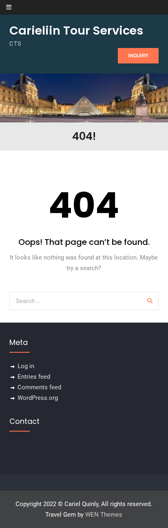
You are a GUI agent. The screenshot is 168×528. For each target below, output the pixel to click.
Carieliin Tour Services (76, 30)
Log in (26, 366)
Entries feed (34, 376)
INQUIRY (138, 55)
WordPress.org (38, 397)
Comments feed (39, 387)
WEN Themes (103, 514)
